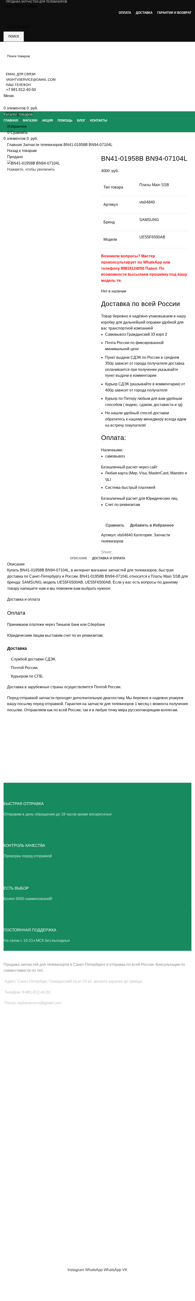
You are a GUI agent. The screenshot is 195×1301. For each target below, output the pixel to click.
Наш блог (11, 1213)
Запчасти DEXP (16, 1174)
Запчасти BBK (14, 1166)
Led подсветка (15, 1039)
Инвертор (11, 1063)
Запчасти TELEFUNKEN (22, 1182)
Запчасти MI (13, 1149)
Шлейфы (11, 1055)
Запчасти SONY (16, 1106)
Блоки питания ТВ (18, 1031)
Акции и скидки (15, 1221)
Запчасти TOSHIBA (18, 1115)
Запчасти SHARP (17, 1141)
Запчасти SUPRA (17, 1123)
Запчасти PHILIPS (17, 1098)
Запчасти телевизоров (43, 145)
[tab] (78, 558)
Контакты (11, 1238)
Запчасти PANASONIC (21, 1158)
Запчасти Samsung (18, 1082)
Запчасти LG (13, 1090)
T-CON (9, 1047)
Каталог (10, 1229)
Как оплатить (14, 1246)
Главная (15, 145)
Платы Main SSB (16, 1023)
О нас (8, 1205)
